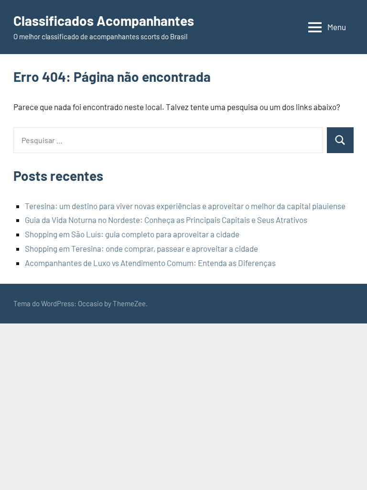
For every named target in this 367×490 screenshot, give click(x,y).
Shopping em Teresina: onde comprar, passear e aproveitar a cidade (141, 248)
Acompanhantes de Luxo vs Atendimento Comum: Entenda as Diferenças (150, 262)
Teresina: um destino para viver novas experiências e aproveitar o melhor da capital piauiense (185, 206)
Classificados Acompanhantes (103, 20)
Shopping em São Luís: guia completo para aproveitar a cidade (132, 234)
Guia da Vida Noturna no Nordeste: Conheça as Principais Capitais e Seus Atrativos (166, 219)
